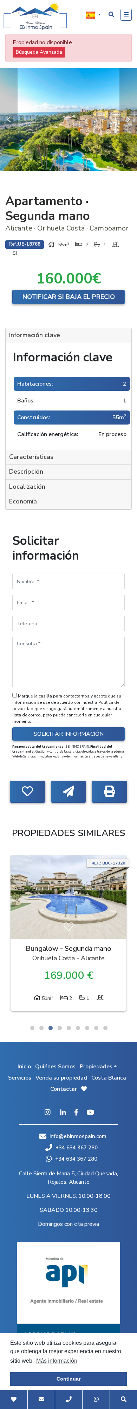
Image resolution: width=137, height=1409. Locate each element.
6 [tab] (78, 1028)
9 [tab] (105, 1028)
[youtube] (90, 1113)
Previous (9, 119)
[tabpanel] (68, 934)
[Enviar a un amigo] (68, 792)
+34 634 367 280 (76, 1147)
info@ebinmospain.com (78, 1136)
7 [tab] (87, 1028)
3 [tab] (50, 1028)
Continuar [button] (68, 1379)
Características (31, 457)
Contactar (63, 1089)
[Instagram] (47, 1113)
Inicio (24, 1066)
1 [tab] (32, 1028)
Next (128, 119)
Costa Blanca (108, 1078)
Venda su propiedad (61, 1078)
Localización (27, 486)
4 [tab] (60, 1028)
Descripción (26, 471)
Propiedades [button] (96, 1066)
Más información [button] (56, 1361)
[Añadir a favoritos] (27, 792)
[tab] (68, 335)
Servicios (19, 1078)
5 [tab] (69, 1028)
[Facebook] (76, 1113)
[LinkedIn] (63, 1113)
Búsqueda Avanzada (39, 52)
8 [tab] (96, 1028)
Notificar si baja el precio (68, 297)
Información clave (34, 335)
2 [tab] (41, 1028)
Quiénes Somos (55, 1066)
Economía (23, 501)
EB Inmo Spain (35, 16)
